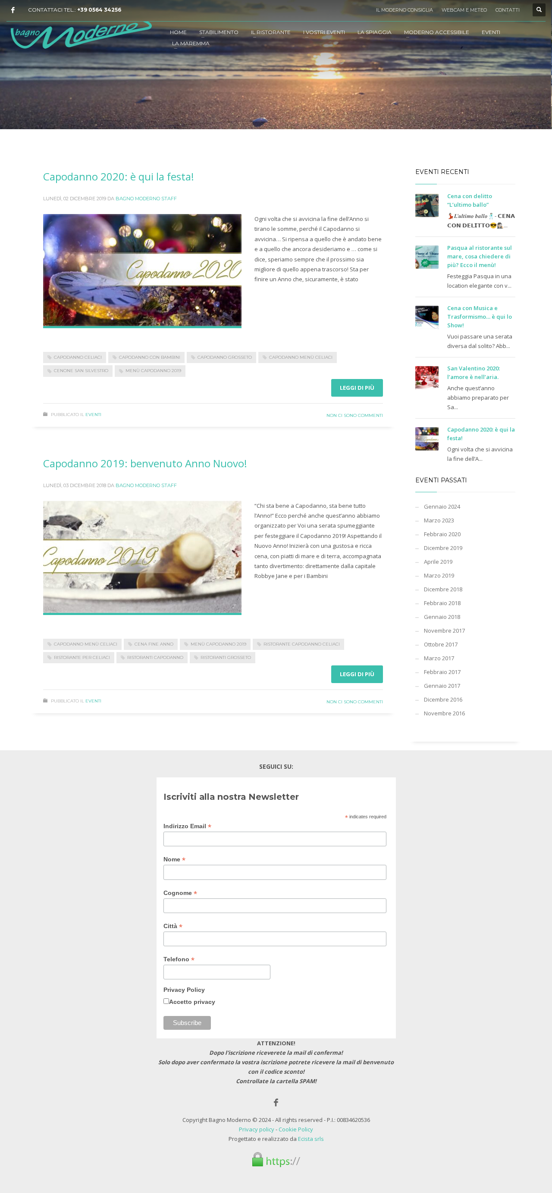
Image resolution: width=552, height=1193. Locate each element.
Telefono (178, 959)
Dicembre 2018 (443, 589)
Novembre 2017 (444, 630)
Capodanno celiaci (78, 357)
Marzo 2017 (439, 658)
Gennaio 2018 (442, 617)
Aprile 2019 (438, 561)
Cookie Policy (296, 1129)
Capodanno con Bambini (149, 357)
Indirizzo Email (187, 826)
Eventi (93, 414)
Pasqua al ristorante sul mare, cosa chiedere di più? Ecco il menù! (479, 256)
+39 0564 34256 (99, 9)
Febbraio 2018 (442, 603)
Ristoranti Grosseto (226, 657)
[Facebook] (12, 9)
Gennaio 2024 (442, 506)
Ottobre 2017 (441, 644)
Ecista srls (311, 1139)
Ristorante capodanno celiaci (301, 644)
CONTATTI (508, 10)
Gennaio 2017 (442, 686)
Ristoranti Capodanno (155, 657)
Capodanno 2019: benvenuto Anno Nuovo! (145, 463)
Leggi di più (357, 387)
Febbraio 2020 (442, 534)
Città (172, 926)
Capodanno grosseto (225, 357)
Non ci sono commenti (354, 415)
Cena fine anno (154, 644)
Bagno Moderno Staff (146, 199)
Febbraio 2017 (442, 672)
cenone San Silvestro (81, 370)
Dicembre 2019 (443, 548)
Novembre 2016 (444, 713)
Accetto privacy (192, 1001)
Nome (174, 859)
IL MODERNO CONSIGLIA (404, 10)
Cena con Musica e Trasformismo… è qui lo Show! (479, 316)
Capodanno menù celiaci (300, 357)
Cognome (180, 893)
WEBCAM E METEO (464, 10)
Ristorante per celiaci (82, 657)
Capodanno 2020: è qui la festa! (118, 176)
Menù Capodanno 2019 (153, 370)
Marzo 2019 (439, 575)
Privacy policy (256, 1129)
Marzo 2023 (439, 520)
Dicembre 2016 (443, 699)
